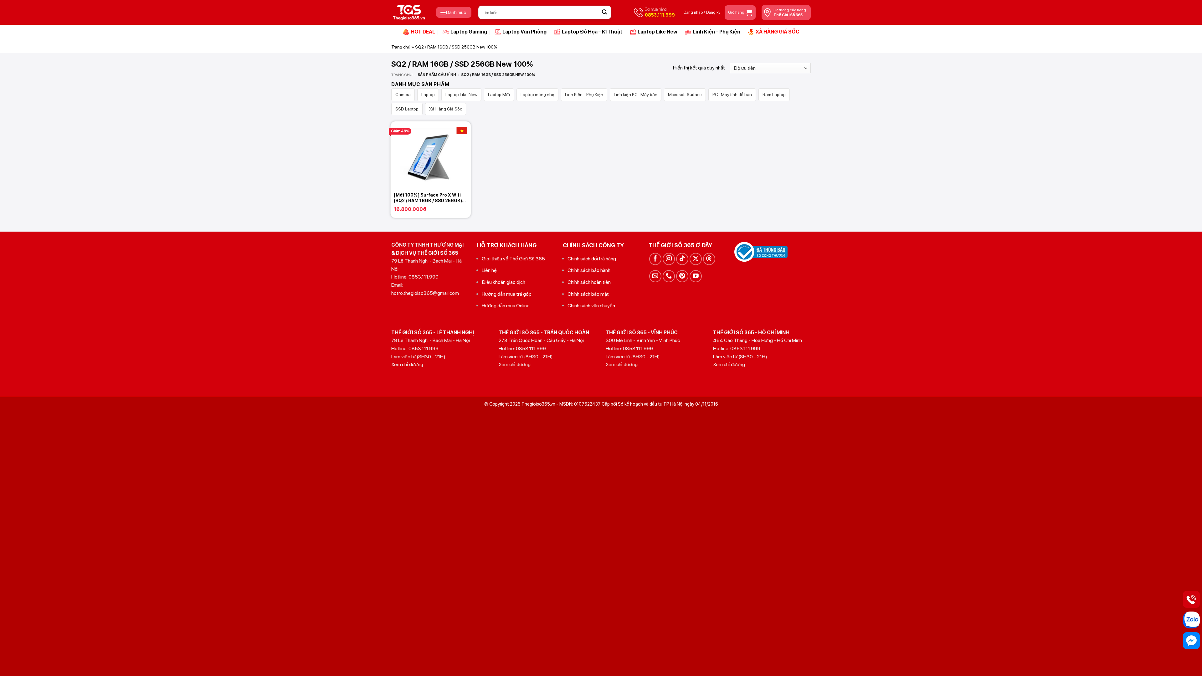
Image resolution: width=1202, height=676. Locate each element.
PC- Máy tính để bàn (732, 94)
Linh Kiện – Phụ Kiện (716, 32)
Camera (403, 94)
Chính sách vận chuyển (591, 306)
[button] (453, 12)
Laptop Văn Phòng (524, 32)
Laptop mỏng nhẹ (537, 94)
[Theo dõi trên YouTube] (696, 276)
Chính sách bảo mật (588, 294)
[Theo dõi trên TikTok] (682, 259)
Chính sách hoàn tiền (589, 282)
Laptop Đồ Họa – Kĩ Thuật (592, 32)
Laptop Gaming (468, 32)
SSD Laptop (407, 108)
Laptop (428, 94)
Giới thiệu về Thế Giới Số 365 (513, 259)
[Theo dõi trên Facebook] (655, 259)
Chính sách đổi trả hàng (592, 259)
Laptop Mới (499, 94)
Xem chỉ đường (407, 364)
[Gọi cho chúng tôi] (669, 276)
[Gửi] (604, 12)
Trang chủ (400, 46)
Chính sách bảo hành (589, 270)
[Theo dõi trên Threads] (709, 259)
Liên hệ (489, 270)
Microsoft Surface (685, 94)
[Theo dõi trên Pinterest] (682, 276)
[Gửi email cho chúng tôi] (655, 276)
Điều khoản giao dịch (503, 282)
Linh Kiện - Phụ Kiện (584, 94)
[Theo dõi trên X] (696, 259)
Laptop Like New (657, 32)
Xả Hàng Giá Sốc (445, 108)
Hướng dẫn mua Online (506, 306)
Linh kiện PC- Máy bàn (635, 94)
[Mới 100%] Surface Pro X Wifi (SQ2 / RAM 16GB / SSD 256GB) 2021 (428, 197)
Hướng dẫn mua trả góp (507, 294)
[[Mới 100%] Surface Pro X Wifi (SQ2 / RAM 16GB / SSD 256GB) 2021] (431, 155)
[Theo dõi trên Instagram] (669, 259)
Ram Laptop (774, 94)
